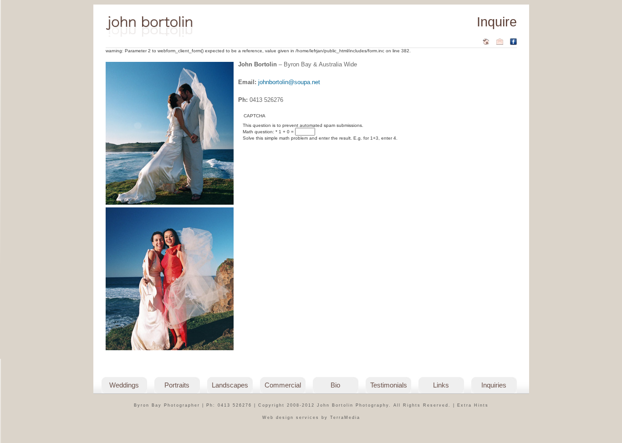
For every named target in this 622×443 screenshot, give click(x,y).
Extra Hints (473, 405)
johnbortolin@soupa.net (289, 82)
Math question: (260, 131)
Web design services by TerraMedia (311, 417)
